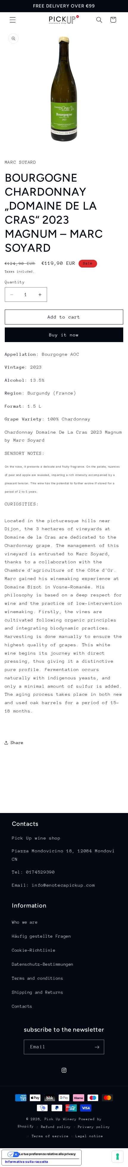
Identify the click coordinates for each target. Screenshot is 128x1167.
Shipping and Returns (37, 992)
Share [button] (17, 742)
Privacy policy (94, 1127)
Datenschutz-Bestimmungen (43, 964)
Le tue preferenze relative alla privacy (47, 1154)
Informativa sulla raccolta (26, 1162)
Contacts (22, 1006)
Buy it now (64, 334)
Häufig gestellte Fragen (41, 936)
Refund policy (56, 1127)
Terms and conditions (37, 978)
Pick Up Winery (61, 1119)
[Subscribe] (97, 1047)
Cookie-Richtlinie (34, 950)
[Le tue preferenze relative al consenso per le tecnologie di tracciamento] (117, 1156)
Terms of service (50, 1136)
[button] (12, 20)
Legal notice (89, 1136)
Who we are (25, 922)
